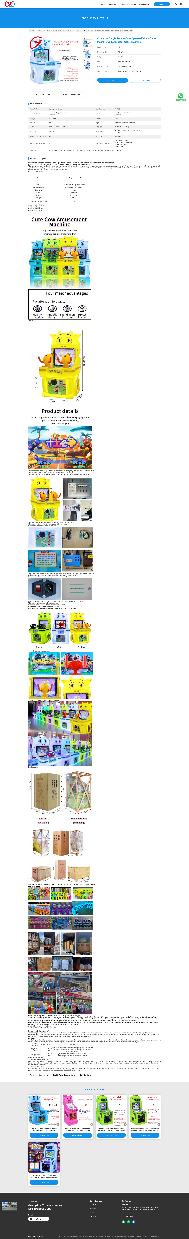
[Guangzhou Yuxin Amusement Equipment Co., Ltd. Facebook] (133, 1222)
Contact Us (93, 1216)
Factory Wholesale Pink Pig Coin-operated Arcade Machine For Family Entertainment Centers (77, 1129)
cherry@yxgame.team (40, 1219)
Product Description (71, 94)
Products (40, 30)
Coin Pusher (43, 1075)
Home (102, 4)
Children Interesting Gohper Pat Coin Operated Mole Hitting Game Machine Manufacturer (145, 1129)
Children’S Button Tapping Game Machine (59, 30)
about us (112, 4)
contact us (144, 4)
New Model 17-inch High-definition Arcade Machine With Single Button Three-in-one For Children (111, 1129)
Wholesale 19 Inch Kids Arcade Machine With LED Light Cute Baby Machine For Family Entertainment (44, 1176)
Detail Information (42, 94)
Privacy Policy (32, 1236)
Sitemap (40, 1236)
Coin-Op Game (85, 1075)
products (124, 4)
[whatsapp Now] (180, 101)
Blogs (92, 1212)
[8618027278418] (123, 1222)
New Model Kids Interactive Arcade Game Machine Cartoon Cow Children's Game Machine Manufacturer (44, 1129)
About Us (93, 1205)
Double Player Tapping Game (64, 1075)
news (133, 4)
